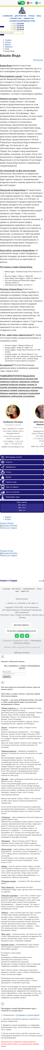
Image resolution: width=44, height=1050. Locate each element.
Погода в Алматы (7, 523)
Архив (41, 580)
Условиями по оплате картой (27, 1015)
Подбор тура (29, 18)
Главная (8, 40)
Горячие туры (16, 18)
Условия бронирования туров (22, 21)
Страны (31, 16)
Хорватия (8, 47)
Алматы (8, 517)
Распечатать (38, 60)
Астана (8, 519)
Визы (39, 16)
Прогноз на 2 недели (8, 528)
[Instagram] (22, 636)
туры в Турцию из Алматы (20, 615)
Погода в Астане (6, 551)
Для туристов (20, 16)
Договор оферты (21, 625)
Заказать (6, 677)
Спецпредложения (28, 589)
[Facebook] (27, 636)
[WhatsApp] (17, 636)
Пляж (7, 49)
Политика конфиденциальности (21, 631)
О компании (8, 16)
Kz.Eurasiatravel (22, 10)
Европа (8, 44)
